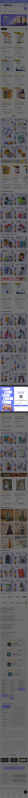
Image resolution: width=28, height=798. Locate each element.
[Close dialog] (27, 387)
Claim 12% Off (21, 405)
